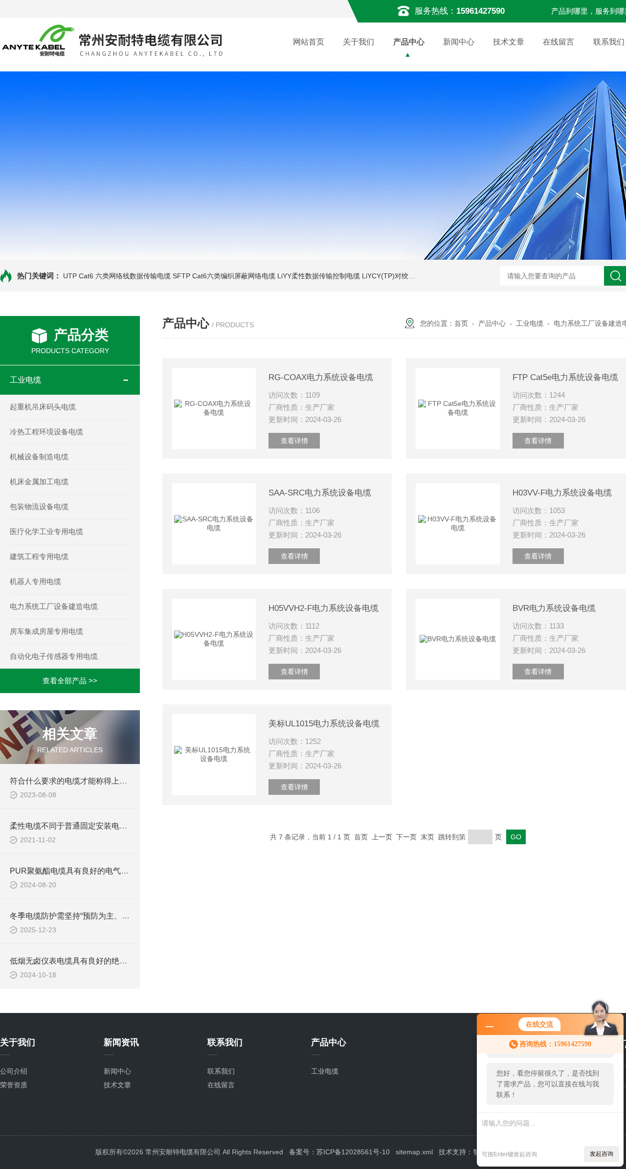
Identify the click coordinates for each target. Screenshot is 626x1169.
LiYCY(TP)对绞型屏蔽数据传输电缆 (416, 276)
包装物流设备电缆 (39, 506)
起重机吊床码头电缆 (43, 407)
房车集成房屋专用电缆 (46, 631)
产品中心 (409, 42)
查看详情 (294, 441)
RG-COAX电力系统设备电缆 (320, 377)
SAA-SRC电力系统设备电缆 (319, 492)
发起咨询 (601, 1153)
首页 (461, 323)
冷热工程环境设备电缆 (46, 431)
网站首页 (308, 42)
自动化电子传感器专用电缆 (54, 656)
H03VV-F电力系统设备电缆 (562, 492)
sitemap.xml (414, 1152)
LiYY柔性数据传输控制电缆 (318, 276)
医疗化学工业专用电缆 (46, 531)
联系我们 (221, 1071)
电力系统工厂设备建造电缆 (54, 606)
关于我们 (358, 42)
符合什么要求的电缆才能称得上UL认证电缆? (87, 781)
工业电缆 (25, 380)
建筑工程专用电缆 (39, 556)
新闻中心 (458, 42)
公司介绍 (13, 1071)
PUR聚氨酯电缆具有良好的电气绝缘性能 (81, 871)
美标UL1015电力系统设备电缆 (324, 723)
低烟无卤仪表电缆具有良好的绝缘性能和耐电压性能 (100, 961)
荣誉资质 (13, 1085)
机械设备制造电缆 (39, 456)
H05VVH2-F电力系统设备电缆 (323, 608)
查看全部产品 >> (70, 680)
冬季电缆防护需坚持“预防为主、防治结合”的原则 (94, 916)
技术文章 (508, 42)
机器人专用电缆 (35, 581)
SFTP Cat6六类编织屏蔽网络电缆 (224, 276)
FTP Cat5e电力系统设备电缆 (565, 377)
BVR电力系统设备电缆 (554, 608)
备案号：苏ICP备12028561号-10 (339, 1152)
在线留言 (558, 42)
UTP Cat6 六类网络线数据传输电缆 (117, 276)
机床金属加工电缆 (39, 481)
